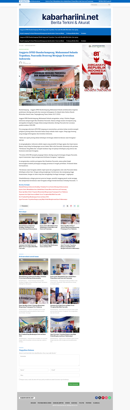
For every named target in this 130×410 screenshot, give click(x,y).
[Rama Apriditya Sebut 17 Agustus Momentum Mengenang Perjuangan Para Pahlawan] (70, 219)
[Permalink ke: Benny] (20, 62)
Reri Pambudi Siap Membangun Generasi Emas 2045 (34, 197)
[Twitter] (99, 397)
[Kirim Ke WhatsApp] (78, 206)
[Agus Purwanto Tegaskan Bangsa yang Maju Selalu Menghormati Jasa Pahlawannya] (70, 238)
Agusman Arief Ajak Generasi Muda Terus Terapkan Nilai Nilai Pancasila (39, 194)
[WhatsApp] (109, 397)
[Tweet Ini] (67, 206)
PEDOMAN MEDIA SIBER (44, 403)
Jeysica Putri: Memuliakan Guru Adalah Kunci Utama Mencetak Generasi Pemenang (52, 1)
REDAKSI (33, 403)
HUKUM (67, 403)
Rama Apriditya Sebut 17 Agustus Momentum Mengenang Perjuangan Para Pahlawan (43, 192)
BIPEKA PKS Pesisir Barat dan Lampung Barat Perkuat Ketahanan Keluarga (103, 1)
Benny (24, 62)
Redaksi (83, 33)
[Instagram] (106, 397)
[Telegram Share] (74, 206)
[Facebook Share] (64, 206)
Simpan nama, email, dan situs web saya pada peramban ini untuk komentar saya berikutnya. (44, 379)
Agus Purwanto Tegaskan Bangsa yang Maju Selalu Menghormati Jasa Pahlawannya (43, 199)
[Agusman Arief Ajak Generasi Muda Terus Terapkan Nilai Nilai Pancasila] (28, 238)
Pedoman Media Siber (72, 33)
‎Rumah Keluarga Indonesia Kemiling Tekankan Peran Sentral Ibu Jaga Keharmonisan (43, 187)
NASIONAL (74, 403)
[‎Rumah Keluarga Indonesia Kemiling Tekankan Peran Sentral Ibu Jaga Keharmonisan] (28, 219)
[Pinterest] (103, 397)
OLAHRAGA (96, 403)
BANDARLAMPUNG (24, 49)
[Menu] (20, 4)
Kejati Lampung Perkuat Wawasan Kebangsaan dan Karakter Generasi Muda (42, 33)
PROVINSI (88, 403)
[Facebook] (96, 397)
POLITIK (81, 403)
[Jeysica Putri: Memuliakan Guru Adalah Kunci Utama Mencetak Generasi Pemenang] (49, 219)
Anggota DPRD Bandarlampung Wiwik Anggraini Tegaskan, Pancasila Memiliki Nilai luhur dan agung (49, 29)
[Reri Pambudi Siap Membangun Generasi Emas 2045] (49, 238)
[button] (109, 4)
